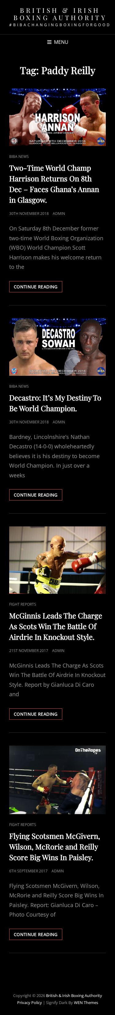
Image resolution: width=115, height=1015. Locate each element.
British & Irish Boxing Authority (60, 14)
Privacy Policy (29, 1002)
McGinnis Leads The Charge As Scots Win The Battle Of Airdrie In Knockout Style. (55, 626)
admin (59, 213)
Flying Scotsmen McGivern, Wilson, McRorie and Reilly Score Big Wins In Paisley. (54, 846)
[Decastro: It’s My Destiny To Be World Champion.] (57, 347)
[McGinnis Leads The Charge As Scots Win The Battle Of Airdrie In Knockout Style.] (57, 559)
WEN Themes (86, 1002)
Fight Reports (22, 604)
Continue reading (38, 287)
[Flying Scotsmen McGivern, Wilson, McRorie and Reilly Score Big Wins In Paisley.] (57, 780)
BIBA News (19, 156)
